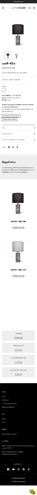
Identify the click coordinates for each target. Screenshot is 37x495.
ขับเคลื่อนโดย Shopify (18, 482)
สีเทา (8, 90)
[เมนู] (3, 8)
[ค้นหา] (30, 8)
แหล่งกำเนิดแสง (7, 134)
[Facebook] (8, 469)
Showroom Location (9, 119)
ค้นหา (4, 396)
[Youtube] (13, 469)
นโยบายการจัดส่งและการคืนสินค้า (13, 140)
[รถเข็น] (34, 8)
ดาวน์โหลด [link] (18, 350)
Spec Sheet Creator (9, 434)
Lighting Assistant (8, 407)
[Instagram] (18, 469)
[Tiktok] (29, 469)
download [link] (18, 338)
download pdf (18, 227)
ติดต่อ (4, 419)
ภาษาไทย (17, 464)
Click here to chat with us (11, 116)
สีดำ (4, 90)
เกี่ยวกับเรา (5, 400)
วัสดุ (3, 128)
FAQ (3, 422)
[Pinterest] (24, 469)
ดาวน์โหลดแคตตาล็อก (9, 404)
